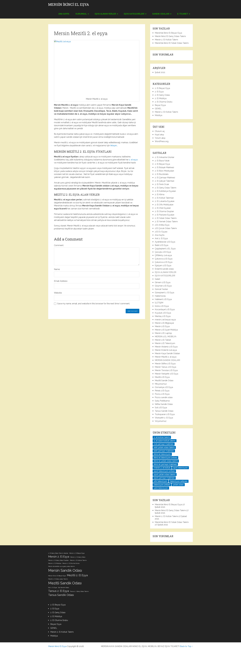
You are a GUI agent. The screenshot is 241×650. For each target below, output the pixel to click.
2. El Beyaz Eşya (162, 88)
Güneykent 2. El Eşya (164, 292)
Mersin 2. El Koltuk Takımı (166, 39)
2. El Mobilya (160, 98)
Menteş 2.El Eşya (162, 316)
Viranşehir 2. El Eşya (164, 418)
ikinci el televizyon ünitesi (165, 457)
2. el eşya (133, 159)
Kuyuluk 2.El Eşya (163, 313)
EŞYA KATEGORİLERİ (134, 14)
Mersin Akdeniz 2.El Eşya (166, 346)
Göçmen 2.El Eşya (163, 286)
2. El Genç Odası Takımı (165, 188)
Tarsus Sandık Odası (164, 411)
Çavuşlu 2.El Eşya (163, 252)
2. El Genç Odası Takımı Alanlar (58, 553)
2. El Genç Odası (162, 95)
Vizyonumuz (160, 421)
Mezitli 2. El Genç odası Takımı (58, 579)
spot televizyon (180, 467)
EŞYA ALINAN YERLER (105, 14)
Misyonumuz (161, 384)
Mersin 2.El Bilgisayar (164, 323)
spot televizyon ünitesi (164, 471)
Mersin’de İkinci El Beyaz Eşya (168, 33)
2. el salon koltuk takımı (164, 440)
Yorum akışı (160, 138)
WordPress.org (161, 141)
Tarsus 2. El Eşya (58, 591)
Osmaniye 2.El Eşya (164, 387)
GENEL (158, 108)
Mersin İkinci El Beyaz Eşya (57, 575)
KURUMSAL (81, 14)
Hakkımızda (160, 296)
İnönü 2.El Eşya (162, 306)
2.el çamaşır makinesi (163, 444)
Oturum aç (160, 131)
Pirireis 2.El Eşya (162, 390)
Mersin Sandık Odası (65, 570)
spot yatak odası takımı (164, 474)
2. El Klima (159, 194)
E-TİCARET (182, 14)
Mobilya (158, 115)
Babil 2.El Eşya (161, 245)
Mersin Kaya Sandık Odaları (167, 353)
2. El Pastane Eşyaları (164, 215)
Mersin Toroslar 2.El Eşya (166, 370)
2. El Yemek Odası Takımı (166, 221)
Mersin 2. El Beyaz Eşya (76, 553)
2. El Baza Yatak (162, 160)
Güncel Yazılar (161, 289)
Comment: (59, 245)
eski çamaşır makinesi (164, 451)
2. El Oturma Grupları (164, 211)
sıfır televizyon (160, 481)
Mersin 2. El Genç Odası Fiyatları (58, 560)
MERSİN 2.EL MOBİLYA (165, 336)
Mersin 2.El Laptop (163, 333)
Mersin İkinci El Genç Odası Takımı (170, 36)
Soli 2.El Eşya (161, 407)
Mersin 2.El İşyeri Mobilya (166, 330)
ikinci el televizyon (162, 454)
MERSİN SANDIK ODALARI (167, 360)
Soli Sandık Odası (63, 587)
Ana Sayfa (63, 14)
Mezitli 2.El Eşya (162, 377)
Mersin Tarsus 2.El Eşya (165, 367)
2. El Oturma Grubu (163, 102)
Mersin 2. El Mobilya (54, 563)
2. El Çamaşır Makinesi (165, 177)
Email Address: (61, 281)
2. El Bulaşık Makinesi (164, 167)
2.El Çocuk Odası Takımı (166, 228)
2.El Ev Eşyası (161, 231)
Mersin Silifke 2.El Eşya (165, 363)
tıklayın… (114, 145)
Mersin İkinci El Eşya (68, 4)
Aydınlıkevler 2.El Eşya (165, 242)
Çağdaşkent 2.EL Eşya (165, 248)
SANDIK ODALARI (160, 14)
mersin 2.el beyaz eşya (165, 319)
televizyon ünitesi (162, 484)
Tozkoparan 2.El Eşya (165, 414)
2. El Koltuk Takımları (164, 198)
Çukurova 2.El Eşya (163, 259)
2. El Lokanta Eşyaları (164, 201)
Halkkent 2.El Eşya (163, 299)
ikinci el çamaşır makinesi (165, 464)
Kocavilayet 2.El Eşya (165, 309)
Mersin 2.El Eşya (162, 326)
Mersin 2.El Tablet (163, 340)
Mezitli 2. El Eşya (77, 575)
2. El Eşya (159, 91)
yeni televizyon (161, 488)
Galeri (157, 279)
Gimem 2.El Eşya (162, 282)
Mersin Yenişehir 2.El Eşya (166, 374)
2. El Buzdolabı (161, 174)
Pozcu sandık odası (164, 397)
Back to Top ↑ (186, 646)
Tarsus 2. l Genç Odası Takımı (79, 591)
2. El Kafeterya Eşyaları (165, 191)
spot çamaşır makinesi (164, 478)
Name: (57, 269)
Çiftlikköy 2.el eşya (163, 255)
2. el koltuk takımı (162, 437)
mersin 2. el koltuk (162, 467)
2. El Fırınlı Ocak (162, 184)
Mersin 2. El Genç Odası (77, 557)
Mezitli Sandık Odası (164, 380)
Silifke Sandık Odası (164, 404)
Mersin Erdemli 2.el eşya (166, 350)
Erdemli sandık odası (164, 269)
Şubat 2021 (160, 72)
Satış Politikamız (162, 401)
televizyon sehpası (178, 481)
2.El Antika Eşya (162, 225)
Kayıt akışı (159, 134)
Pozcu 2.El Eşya (162, 394)
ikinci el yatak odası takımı (166, 461)
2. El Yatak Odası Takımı (165, 218)
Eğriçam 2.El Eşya (163, 265)
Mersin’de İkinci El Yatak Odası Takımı (172, 43)
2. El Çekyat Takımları (164, 181)
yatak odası (178, 484)
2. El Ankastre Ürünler (164, 157)
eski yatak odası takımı (164, 447)
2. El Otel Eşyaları (163, 208)
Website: (58, 293)
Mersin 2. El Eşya (58, 556)
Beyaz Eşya (160, 105)
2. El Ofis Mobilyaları (164, 204)
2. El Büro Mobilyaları (164, 171)
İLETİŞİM (159, 303)
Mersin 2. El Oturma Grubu (71, 563)
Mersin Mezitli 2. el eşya (165, 357)
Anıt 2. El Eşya (161, 238)
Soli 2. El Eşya (52, 587)
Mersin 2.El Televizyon (165, 343)
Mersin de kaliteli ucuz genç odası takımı (61, 566)
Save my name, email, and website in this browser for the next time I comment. (93, 303)
